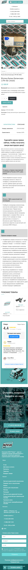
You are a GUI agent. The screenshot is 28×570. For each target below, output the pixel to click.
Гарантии (6, 471)
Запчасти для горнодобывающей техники (13, 502)
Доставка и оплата (8, 467)
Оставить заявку (17, 2)
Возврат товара (8, 473)
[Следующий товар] (5, 117)
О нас (5, 465)
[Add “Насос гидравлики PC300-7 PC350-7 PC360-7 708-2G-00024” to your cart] (23, 299)
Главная (3, 71)
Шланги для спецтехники (10, 488)
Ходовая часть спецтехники (11, 483)
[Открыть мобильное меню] (2, 21)
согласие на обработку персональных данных (14, 550)
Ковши (5, 485)
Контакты (6, 469)
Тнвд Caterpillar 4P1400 (6, 316)
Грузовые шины (8, 500)
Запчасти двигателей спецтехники (13, 481)
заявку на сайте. (13, 156)
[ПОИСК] (25, 21)
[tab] (9, 124)
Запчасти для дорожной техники (12, 494)
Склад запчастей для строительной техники (12, 73)
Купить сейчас (7, 102)
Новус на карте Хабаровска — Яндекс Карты (14, 367)
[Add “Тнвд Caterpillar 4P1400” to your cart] (10, 299)
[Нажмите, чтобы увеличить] (3, 66)
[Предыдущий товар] (2, 117)
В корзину (12, 98)
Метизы (5, 490)
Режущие (6, 492)
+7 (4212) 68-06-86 (12, 154)
